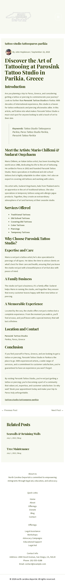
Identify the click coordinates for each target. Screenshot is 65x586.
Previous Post (9, 410)
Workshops (32, 534)
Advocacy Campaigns (32, 538)
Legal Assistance (32, 531)
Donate (32, 509)
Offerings (32, 506)
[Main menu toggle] (58, 17)
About (32, 502)
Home (32, 499)
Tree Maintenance (18, 449)
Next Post (57, 410)
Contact (32, 516)
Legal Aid (32, 545)
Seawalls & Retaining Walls (23, 434)
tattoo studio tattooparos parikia (22, 399)
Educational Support (32, 541)
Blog (19, 438)
